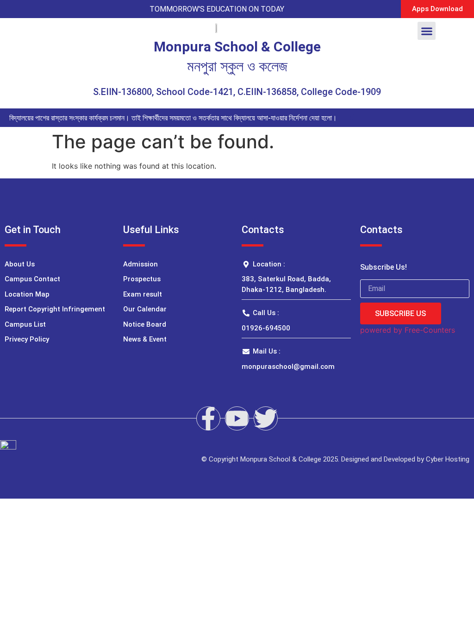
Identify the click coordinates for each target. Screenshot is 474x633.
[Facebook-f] (208, 418)
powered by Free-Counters (407, 330)
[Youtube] (237, 418)
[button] (427, 31)
